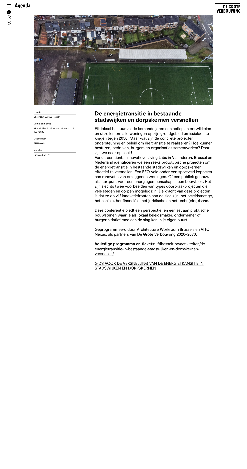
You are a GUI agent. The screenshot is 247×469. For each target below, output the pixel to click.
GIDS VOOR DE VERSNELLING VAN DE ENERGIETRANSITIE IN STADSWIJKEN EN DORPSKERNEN (149, 265)
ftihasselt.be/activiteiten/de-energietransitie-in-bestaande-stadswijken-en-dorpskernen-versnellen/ (150, 248)
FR (9, 22)
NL (9, 12)
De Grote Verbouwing (228, 8)
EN (9, 17)
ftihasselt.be (40, 154)
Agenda (22, 5)
